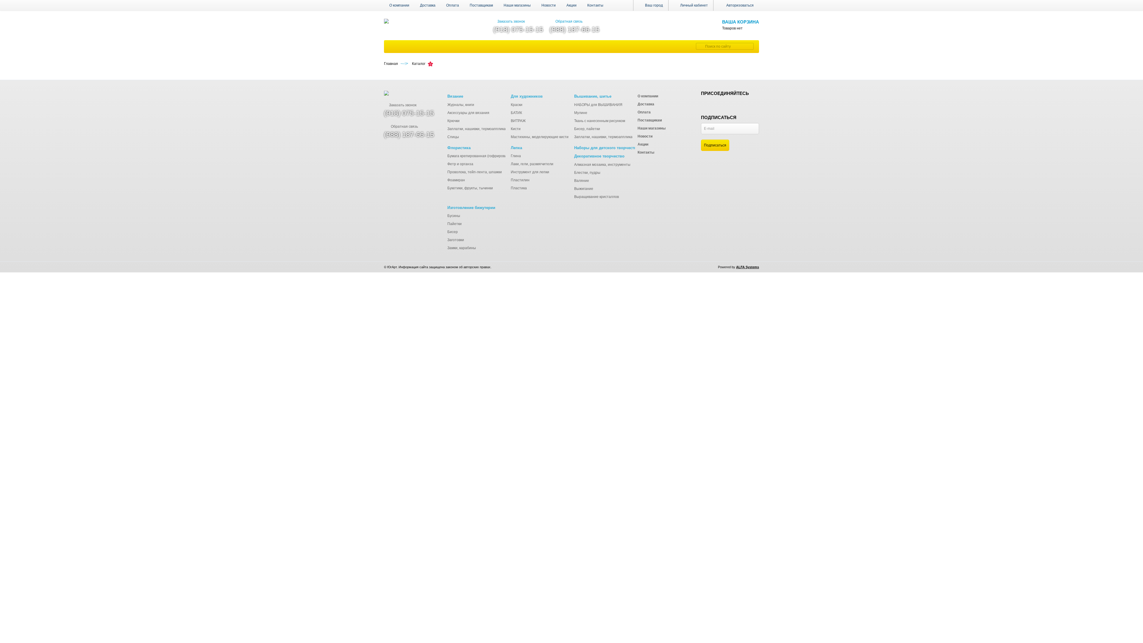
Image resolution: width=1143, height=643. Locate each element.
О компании (399, 5)
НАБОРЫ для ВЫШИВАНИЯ (598, 105)
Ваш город (653, 5)
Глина (516, 156)
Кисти (516, 129)
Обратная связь (569, 21)
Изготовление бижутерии (471, 207)
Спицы (453, 137)
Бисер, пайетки (587, 129)
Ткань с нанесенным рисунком (599, 121)
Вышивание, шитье (592, 96)
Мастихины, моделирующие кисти (540, 137)
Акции (571, 5)
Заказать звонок (511, 21)
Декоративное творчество (599, 156)
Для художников (527, 96)
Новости (548, 5)
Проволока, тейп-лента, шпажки (474, 172)
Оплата (452, 5)
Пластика (519, 188)
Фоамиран (456, 180)
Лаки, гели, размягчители (532, 164)
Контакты (595, 5)
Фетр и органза (460, 164)
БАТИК (516, 113)
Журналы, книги (460, 105)
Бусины (453, 216)
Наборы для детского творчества (606, 148)
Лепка (516, 148)
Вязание (455, 96)
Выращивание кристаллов (596, 197)
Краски (516, 105)
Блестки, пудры (587, 173)
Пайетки (454, 224)
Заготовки (455, 240)
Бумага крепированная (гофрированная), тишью (488, 156)
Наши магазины (517, 5)
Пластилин (520, 180)
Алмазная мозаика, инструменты (602, 165)
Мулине (580, 113)
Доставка (427, 5)
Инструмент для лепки (530, 172)
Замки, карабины (461, 248)
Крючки (453, 121)
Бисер (452, 232)
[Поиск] (700, 46)
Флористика (459, 148)
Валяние (581, 181)
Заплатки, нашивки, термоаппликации (479, 129)
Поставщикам (481, 5)
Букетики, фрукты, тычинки (470, 188)
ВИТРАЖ (518, 121)
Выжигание (583, 189)
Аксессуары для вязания (468, 113)
